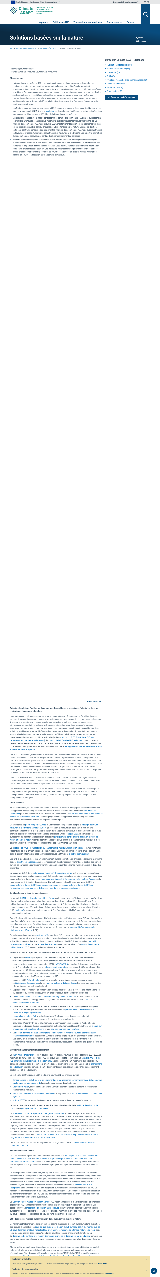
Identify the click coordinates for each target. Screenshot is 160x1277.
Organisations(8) (114, 91)
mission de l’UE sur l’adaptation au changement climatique (38, 1113)
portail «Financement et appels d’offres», (54, 1134)
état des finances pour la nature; (65, 1029)
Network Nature (34, 980)
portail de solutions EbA (25, 1016)
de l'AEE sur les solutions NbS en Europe (37, 898)
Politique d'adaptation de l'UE (26, 48)
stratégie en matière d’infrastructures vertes (53, 873)
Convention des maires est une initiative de (31, 1202)
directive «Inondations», (27, 862)
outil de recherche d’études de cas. (62, 983)
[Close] (146, 1260)
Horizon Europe (19, 1080)
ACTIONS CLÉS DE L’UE (48, 48)
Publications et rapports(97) (119, 65)
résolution (50, 111)
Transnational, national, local (88, 22)
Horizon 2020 (42, 935)
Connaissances (114, 22)
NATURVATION (61, 964)
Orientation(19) (113, 72)
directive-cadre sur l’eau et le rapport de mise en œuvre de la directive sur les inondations (51, 1236)
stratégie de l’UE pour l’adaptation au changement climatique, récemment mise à (48, 848)
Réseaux (131, 22)
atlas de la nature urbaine (55, 967)
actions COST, (18, 1100)
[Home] (11, 48)
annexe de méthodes (47, 944)
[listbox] (35, 2)
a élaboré (20, 910)
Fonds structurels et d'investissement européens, (33, 1093)
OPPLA (28, 957)
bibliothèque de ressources (27, 983)
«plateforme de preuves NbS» (77, 1009)
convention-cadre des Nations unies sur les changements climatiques (46, 996)
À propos (43, 22)
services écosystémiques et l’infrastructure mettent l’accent (67, 879)
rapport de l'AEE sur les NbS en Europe (65, 740)
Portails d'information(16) (118, 68)
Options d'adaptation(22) (118, 84)
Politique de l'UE (61, 22)
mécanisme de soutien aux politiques (42, 1208)
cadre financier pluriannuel (24, 1055)
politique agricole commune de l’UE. (37, 1108)
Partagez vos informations (123, 97)
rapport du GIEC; (67, 737)
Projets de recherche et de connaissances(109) (127, 80)
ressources (32, 1161)
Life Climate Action (20, 1087)
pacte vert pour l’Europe (35, 825)
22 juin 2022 (73, 834)
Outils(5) (111, 76)
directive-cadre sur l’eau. (79, 854)
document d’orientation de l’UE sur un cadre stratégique (34, 885)
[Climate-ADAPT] (74, 10)
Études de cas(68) (115, 87)
